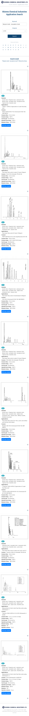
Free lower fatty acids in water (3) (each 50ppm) (14, 358)
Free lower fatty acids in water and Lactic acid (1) (14, 550)
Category (14, 28)
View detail (6, 125)
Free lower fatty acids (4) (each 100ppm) (12, 233)
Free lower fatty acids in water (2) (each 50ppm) (14, 172)
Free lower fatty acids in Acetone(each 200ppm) (14, 295)
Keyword (14, 21)
